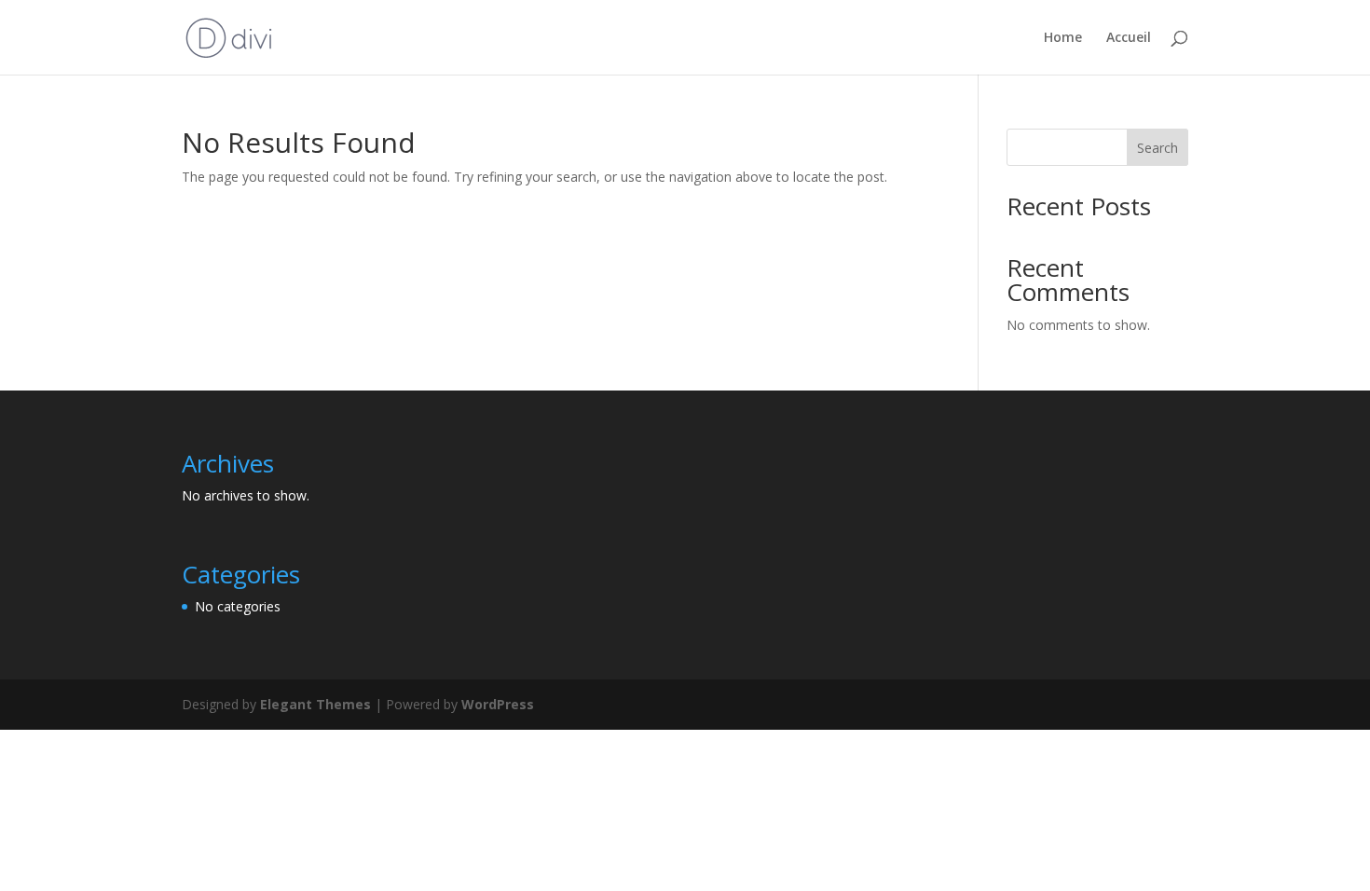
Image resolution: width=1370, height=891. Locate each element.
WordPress (497, 704)
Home (1063, 38)
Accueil (1128, 38)
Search (1157, 148)
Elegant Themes (315, 704)
